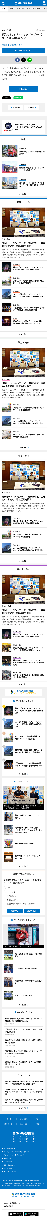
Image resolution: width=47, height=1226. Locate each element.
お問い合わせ (7, 1158)
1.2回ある (11, 892)
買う (28, 8)
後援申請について (9, 1165)
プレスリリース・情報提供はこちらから (16, 1152)
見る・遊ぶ (20, 8)
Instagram (26, 1139)
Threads (33, 1139)
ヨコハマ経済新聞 (23, 3)
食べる (12, 8)
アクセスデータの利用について (13, 1155)
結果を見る (32, 911)
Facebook (13, 1139)
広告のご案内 (7, 1162)
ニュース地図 (6, 30)
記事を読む (23, 89)
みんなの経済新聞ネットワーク (23, 1195)
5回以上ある (12, 900)
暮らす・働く (36, 8)
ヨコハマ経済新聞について (12, 1148)
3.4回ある (11, 896)
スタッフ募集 (7, 1168)
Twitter (20, 1139)
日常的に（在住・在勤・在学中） (21, 904)
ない (9, 887)
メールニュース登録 (10, 1172)
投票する (15, 911)
